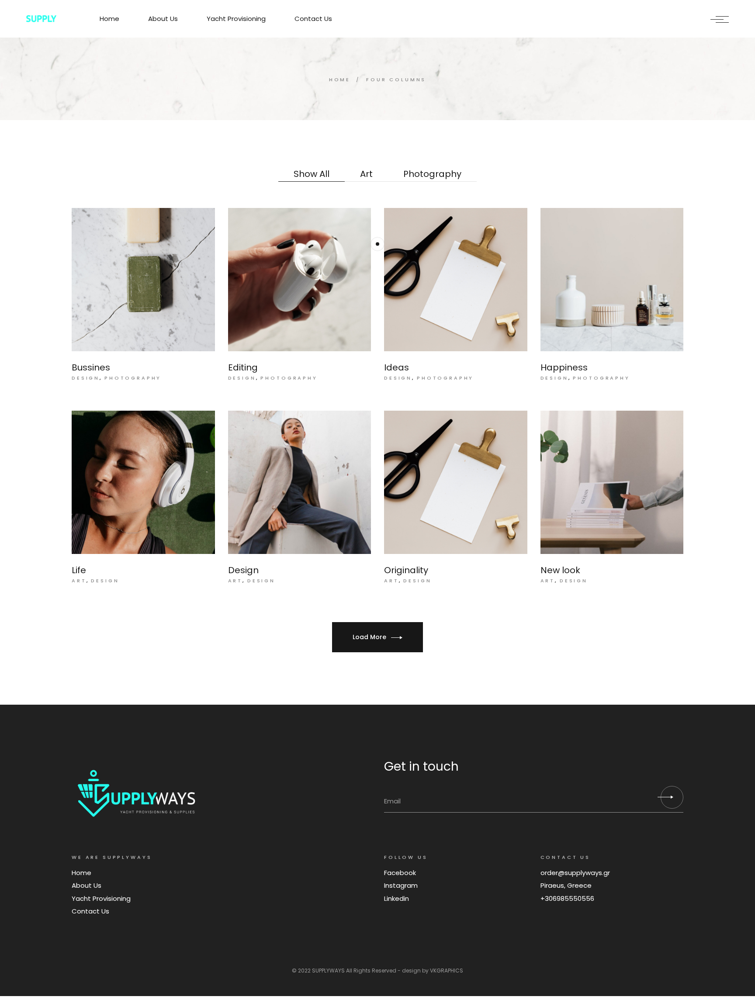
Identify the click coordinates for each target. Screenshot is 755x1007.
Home (81, 872)
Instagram (401, 885)
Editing (243, 367)
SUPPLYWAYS (328, 970)
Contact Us (90, 911)
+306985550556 (567, 898)
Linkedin (396, 898)
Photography (132, 377)
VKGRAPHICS (446, 970)
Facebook (400, 872)
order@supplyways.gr (575, 872)
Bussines (91, 367)
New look (560, 570)
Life (79, 570)
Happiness (564, 367)
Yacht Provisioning (101, 898)
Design (86, 377)
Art (79, 580)
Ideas (396, 367)
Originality (406, 570)
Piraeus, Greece (566, 885)
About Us (86, 885)
